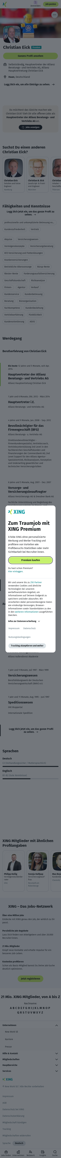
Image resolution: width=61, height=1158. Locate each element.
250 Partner (36, 582)
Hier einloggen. (15, 571)
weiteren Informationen (27, 612)
